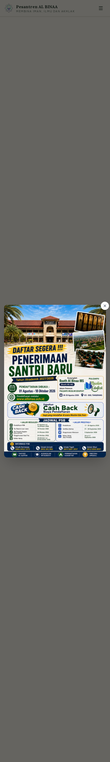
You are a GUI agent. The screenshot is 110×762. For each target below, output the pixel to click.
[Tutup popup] (105, 306)
